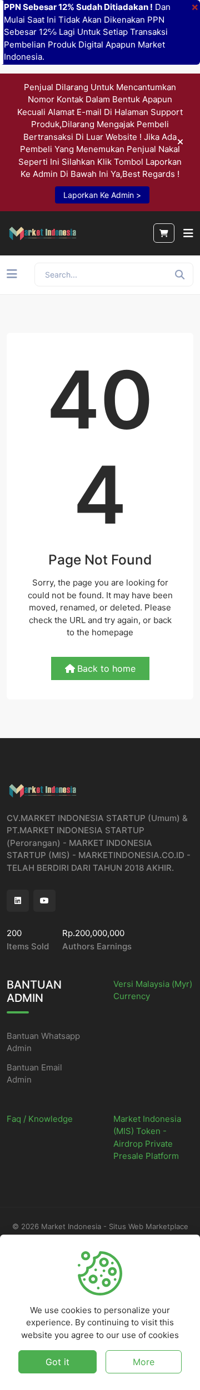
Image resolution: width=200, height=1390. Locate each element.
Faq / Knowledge (40, 1119)
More (143, 1361)
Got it (57, 1361)
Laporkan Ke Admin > (102, 195)
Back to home (106, 668)
